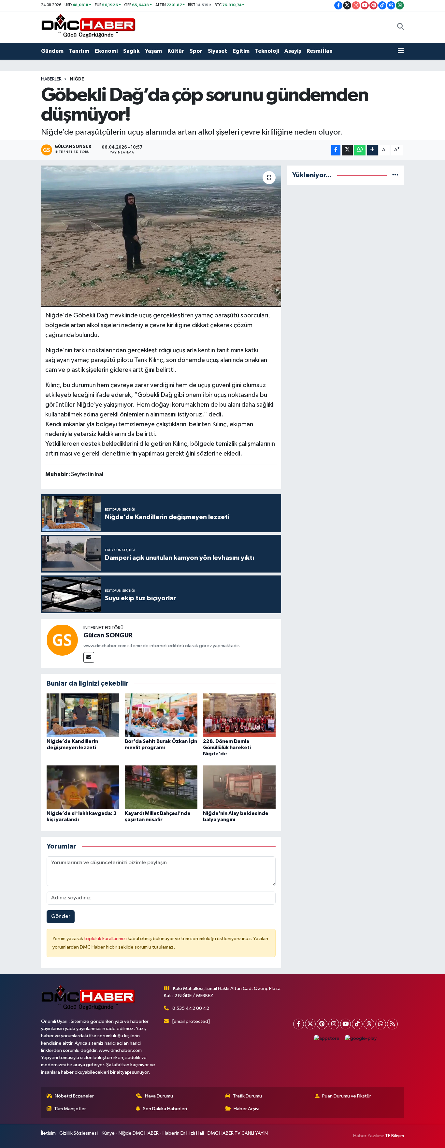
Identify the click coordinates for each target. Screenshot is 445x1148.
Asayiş (292, 51)
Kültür (175, 51)
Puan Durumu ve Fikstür (346, 1096)
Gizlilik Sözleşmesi (78, 1133)
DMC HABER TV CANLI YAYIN (238, 1133)
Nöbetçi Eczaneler (74, 1096)
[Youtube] (345, 1024)
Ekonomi (106, 51)
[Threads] (369, 1024)
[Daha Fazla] (372, 150)
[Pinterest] (322, 1024)
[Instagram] (333, 1024)
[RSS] (392, 1024)
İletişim (48, 1133)
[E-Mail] (88, 657)
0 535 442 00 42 (190, 1008)
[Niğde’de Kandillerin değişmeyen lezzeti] (83, 715)
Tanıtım (79, 51)
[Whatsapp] (380, 1024)
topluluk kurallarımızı (106, 938)
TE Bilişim (394, 1135)
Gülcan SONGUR (108, 635)
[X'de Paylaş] (347, 150)
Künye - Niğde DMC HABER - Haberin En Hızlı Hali (153, 1133)
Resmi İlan (320, 51)
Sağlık (131, 51)
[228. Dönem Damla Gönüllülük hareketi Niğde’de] (239, 715)
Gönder (60, 916)
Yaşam (153, 51)
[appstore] (327, 1038)
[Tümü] (395, 175)
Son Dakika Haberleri (165, 1108)
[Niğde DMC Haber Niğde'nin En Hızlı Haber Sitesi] (88, 27)
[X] (310, 1024)
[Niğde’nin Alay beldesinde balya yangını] (239, 787)
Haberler (51, 79)
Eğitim (241, 51)
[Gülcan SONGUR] (62, 640)
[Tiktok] (357, 1024)
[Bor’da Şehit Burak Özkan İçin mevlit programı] (161, 715)
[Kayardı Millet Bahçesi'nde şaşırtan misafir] (161, 787)
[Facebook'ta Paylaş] (335, 150)
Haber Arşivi (246, 1108)
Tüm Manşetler (70, 1108)
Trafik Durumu (247, 1096)
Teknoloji (267, 51)
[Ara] (400, 27)
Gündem (52, 51)
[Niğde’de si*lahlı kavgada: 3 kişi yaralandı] (83, 787)
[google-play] (361, 1038)
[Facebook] (298, 1024)
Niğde (77, 79)
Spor (196, 51)
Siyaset (217, 51)
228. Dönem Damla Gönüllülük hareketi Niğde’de (227, 747)
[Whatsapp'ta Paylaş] (360, 150)
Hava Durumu (159, 1096)
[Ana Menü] (401, 51)
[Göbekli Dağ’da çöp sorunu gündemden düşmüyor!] (161, 236)
